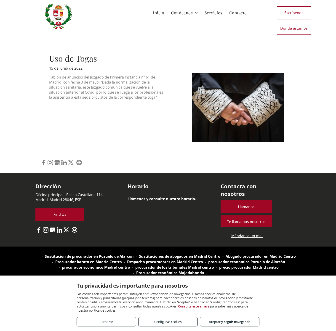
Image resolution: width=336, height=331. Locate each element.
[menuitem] (158, 13)
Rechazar (106, 322)
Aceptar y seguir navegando (230, 322)
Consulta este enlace (193, 306)
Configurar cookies (168, 322)
